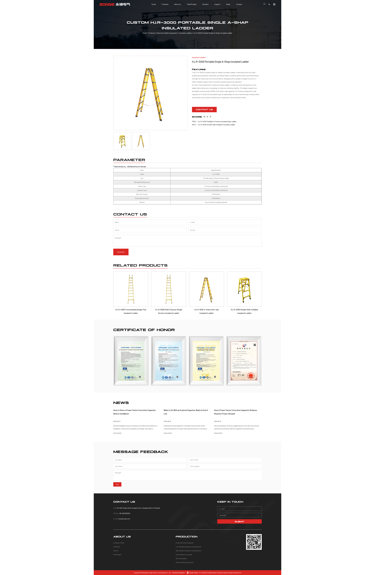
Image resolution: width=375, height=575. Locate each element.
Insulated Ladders (185, 33)
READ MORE (117, 433)
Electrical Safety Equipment (167, 33)
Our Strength (117, 554)
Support (217, 4)
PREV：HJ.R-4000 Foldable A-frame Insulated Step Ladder (214, 121)
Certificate (116, 547)
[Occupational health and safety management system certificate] (206, 361)
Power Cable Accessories (184, 554)
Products (165, 4)
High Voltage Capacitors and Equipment (188, 551)
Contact (239, 4)
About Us (177, 4)
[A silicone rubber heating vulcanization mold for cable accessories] (244, 361)
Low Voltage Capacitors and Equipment (188, 547)
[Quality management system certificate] (169, 361)
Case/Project (191, 4)
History (115, 551)
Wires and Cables (181, 558)
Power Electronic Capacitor (185, 543)
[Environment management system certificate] (131, 361)
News (228, 4)
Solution (205, 4)
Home (153, 4)
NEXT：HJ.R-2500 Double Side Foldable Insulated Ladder (213, 124)
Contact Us (204, 109)
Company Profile (118, 543)
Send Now (121, 252)
